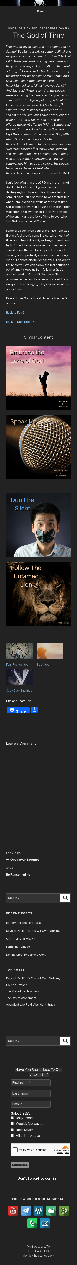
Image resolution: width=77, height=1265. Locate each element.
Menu (40, 11)
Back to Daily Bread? (20, 322)
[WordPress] (38, 1211)
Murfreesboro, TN (38, 1246)
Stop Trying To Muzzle (20, 939)
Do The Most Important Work (26, 954)
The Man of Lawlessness (22, 991)
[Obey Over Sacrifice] (19, 677)
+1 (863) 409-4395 (38, 1251)
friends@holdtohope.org (38, 1255)
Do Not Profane (16, 985)
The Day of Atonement (21, 998)
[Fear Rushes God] (19, 651)
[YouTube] (13, 1211)
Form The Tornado (18, 946)
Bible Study (24, 1130)
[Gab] (51, 1211)
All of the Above (27, 1136)
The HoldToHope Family (51, 28)
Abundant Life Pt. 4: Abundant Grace (30, 1004)
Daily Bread (24, 1118)
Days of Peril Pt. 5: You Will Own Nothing (33, 931)
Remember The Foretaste (23, 923)
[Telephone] (32, 1223)
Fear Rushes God (17, 664)
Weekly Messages (29, 1124)
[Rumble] (63, 1211)
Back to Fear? (15, 312)
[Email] (44, 1223)
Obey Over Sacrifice (19, 690)
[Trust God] (50, 651)
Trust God (43, 664)
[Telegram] (26, 1211)
